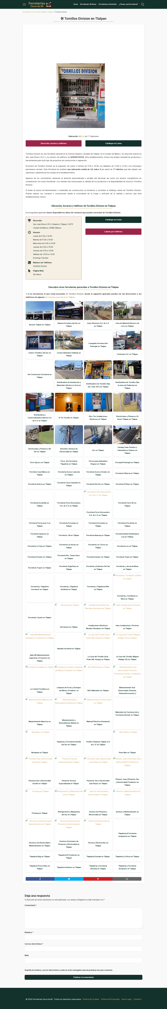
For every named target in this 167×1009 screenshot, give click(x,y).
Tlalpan (50, 12)
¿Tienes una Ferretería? (128, 4)
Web (27, 955)
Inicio (76, 4)
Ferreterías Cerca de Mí (31, 12)
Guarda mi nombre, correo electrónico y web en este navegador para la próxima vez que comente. (69, 970)
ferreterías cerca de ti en (60, 297)
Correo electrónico (34, 944)
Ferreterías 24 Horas (88, 4)
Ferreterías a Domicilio (108, 4)
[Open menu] (24, 4)
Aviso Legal (126, 999)
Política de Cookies (91, 999)
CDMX (43, 12)
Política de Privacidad (110, 999)
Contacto (137, 999)
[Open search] (142, 4)
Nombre (29, 932)
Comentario (31, 905)
